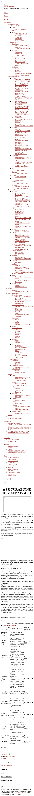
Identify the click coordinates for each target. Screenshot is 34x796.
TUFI (16, 313)
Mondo (8, 625)
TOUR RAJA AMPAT (21, 249)
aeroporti (10, 467)
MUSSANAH (19, 35)
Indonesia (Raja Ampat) (18, 244)
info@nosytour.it (10, 756)
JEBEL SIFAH (19, 40)
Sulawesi (14, 191)
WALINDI (18, 311)
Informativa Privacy (13, 457)
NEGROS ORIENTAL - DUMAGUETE (22, 141)
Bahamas (14, 405)
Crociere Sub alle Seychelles (23, 73)
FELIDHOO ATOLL (21, 88)
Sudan (13, 30)
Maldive (14, 78)
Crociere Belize (19, 388)
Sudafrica (14, 50)
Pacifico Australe (13, 293)
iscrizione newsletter (14, 441)
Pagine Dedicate (9, 6)
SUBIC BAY (19, 152)
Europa (10, 415)
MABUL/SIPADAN (21, 103)
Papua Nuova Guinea (18, 305)
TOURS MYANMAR (21, 188)
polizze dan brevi (13, 461)
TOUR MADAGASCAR (22, 49)
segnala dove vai (12, 462)
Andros (17, 408)
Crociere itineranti (17, 250)
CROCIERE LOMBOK (22, 269)
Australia (10, 288)
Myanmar (14, 185)
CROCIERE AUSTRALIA (23, 292)
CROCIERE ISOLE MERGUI (24, 186)
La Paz (17, 370)
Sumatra (14, 229)
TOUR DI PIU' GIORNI (22, 131)
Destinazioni (8, 22)
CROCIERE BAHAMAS (22, 410)
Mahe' (17, 68)
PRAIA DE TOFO (20, 58)
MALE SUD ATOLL (21, 85)
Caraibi (10, 374)
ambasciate (11, 466)
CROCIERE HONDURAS (23, 395)
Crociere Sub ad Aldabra (22, 75)
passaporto (11, 474)
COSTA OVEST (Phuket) (22, 163)
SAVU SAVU (19, 357)
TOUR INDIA (19, 170)
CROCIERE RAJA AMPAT (23, 246)
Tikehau (17, 336)
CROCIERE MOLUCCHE (23, 259)
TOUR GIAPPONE (21, 173)
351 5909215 (5, 754)
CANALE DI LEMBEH (22, 200)
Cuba (13, 375)
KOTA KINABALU (21, 113)
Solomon (14, 339)
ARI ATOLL (19, 90)
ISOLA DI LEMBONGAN (23, 218)
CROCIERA (19, 303)
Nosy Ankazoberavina (21, 45)
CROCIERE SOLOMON (22, 342)
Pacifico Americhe (13, 359)
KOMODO (18, 262)
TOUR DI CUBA (20, 380)
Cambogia (14, 182)
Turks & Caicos (16, 411)
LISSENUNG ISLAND (22, 314)
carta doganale (12, 475)
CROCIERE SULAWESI (22, 204)
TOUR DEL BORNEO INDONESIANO (22, 241)
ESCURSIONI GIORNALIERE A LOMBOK (24, 271)
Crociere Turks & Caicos (22, 413)
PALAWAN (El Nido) (21, 145)
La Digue (18, 72)
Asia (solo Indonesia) (14, 190)
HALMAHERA (20, 257)
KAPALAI (18, 104)
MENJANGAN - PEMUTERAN (20, 210)
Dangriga (18, 392)
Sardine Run (18, 53)
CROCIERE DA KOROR (23, 324)
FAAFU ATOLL (20, 94)
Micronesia (15, 318)
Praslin (17, 70)
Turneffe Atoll (19, 390)
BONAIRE (18, 403)
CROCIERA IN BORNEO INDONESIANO (23, 238)
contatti (10, 449)
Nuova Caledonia (17, 295)
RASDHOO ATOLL (21, 86)
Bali (13, 208)
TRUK (17, 323)
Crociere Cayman (20, 400)
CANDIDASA (19, 216)
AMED (17, 214)
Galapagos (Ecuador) (18, 365)
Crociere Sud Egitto (21, 29)
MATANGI (18, 354)
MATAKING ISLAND (22, 106)
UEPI (16, 341)
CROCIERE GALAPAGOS (23, 367)
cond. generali (12, 459)
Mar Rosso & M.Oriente (15, 26)
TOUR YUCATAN (21, 385)
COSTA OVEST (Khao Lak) (23, 162)
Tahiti (16, 329)
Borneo (14, 232)
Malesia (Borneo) (17, 101)
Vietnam (14, 175)
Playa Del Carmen (20, 383)
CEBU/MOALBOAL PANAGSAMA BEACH (22, 135)
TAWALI (18, 316)
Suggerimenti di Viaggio (15, 418)
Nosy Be (17, 47)
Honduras (14, 393)
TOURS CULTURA (21, 165)
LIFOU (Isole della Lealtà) (23, 300)
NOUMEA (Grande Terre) (23, 296)
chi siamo (7, 444)
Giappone (14, 172)
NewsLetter (7, 776)
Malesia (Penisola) (17, 117)
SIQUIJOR (18, 144)
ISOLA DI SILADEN (21, 196)
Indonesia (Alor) (16, 283)
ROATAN (18, 397)
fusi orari (10, 470)
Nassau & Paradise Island (22, 406)
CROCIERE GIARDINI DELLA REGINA (22, 378)
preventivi (7, 438)
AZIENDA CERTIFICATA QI (17, 451)
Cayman (14, 398)
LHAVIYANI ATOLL (21, 91)
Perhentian (18, 124)
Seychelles (15, 67)
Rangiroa (17, 334)
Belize (13, 387)
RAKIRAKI (18, 346)
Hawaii (14, 326)
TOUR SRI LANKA (21, 96)
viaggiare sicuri (12, 464)
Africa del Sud (12, 42)
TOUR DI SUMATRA (22, 231)
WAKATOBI (19, 203)
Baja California (16, 369)
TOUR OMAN (19, 37)
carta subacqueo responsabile (16, 452)
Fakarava (17, 337)
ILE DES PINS (19, 298)
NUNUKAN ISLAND (22, 236)
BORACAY (18, 147)
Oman (13, 32)
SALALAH (18, 39)
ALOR (17, 285)
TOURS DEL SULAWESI (23, 206)
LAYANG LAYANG (21, 111)
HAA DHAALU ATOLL (22, 81)
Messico (14, 382)
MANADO (18, 195)
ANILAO (18, 129)
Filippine (14, 127)
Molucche (14, 255)
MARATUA (19, 234)
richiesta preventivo (13, 439)
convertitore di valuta (14, 472)
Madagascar (15, 44)
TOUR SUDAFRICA (21, 55)
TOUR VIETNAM (20, 177)
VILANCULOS (20, 62)
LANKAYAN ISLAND (22, 109)
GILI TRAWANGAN (21, 267)
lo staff (10, 447)
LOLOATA (18, 310)
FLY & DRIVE (19, 301)
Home (6, 5)
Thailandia (15, 155)
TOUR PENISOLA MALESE (24, 126)
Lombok (14, 264)
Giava (13, 275)
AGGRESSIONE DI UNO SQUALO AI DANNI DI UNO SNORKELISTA (20, 432)
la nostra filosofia (13, 446)
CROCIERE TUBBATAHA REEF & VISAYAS (23, 149)
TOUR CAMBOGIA (21, 183)
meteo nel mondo (13, 469)
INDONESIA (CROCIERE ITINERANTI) (23, 253)
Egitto (13, 27)
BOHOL (17, 139)
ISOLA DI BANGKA (21, 198)
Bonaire (14, 402)
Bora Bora (18, 333)
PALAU (17, 319)
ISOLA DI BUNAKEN (22, 193)
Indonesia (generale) (17, 273)
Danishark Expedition (14, 423)
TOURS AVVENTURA (22, 167)
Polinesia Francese (17, 328)
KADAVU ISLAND (21, 356)
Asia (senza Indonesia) (14, 76)
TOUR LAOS (19, 180)
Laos (13, 178)
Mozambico (15, 57)
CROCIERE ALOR (21, 287)
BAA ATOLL (19, 93)
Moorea (17, 331)
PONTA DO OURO (21, 60)
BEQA (17, 351)
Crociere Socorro (20, 372)
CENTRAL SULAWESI (22, 201)
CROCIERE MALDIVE (22, 80)
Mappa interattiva (13, 24)
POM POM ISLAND (21, 108)
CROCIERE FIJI (20, 349)
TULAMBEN (19, 213)
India (13, 168)
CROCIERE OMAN (21, 34)
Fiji (13, 344)
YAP (16, 321)
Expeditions (7, 421)
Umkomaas (18, 52)
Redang (17, 122)
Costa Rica (15, 360)
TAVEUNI (18, 352)
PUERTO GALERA (21, 132)
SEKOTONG (19, 265)
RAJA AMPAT (19, 247)
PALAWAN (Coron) (21, 154)
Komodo (14, 260)
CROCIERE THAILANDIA (23, 157)
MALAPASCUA (20, 137)
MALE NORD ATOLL (22, 83)
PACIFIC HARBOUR (21, 347)
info (5, 456)
